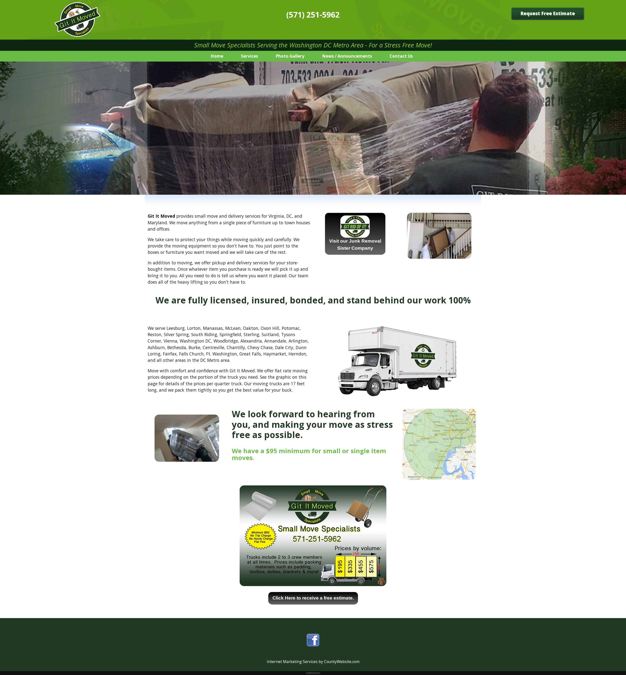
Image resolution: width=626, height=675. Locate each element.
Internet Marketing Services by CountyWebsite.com (313, 661)
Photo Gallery (290, 56)
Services (249, 56)
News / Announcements (347, 56)
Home (217, 56)
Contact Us (401, 56)
